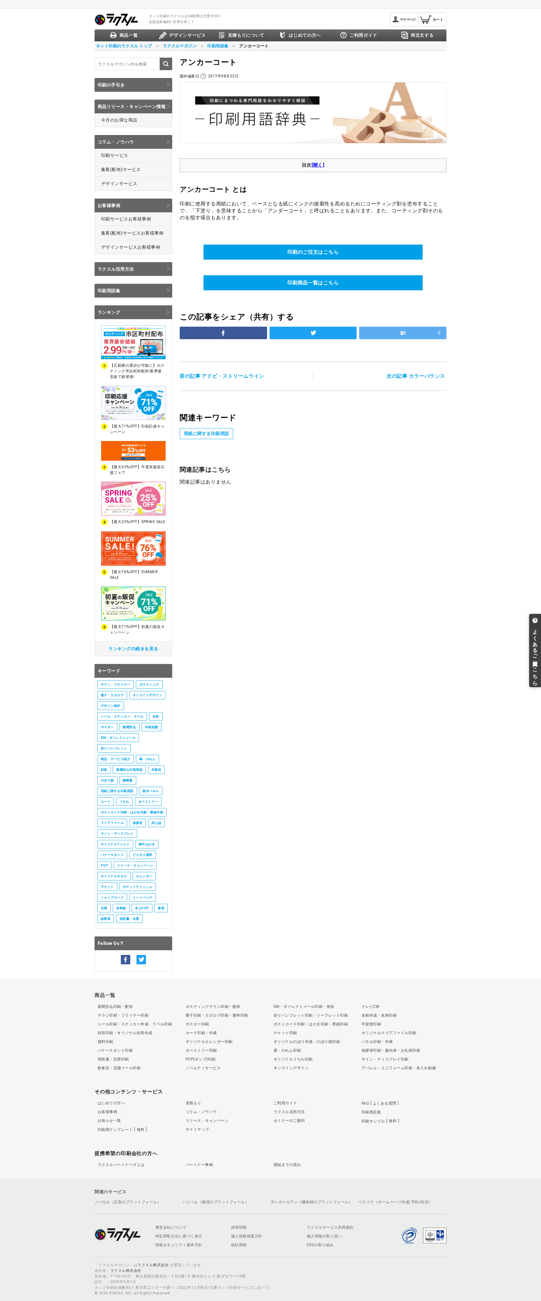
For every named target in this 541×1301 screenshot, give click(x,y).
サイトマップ (197, 1129)
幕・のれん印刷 (287, 1050)
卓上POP (142, 908)
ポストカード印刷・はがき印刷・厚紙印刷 (132, 812)
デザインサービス (119, 183)
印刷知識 (151, 727)
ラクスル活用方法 (116, 269)
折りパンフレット (114, 748)
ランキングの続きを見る (133, 648)
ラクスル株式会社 (153, 1265)
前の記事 (222, 376)
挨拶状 (137, 823)
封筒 (104, 769)
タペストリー (148, 801)
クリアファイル (112, 823)
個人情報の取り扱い (324, 1236)
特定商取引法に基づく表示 (178, 1236)
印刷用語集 (109, 290)
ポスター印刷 (197, 1024)
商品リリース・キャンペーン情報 (132, 106)
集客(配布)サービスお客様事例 (132, 233)
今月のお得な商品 (119, 119)
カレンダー (144, 876)
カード (106, 801)
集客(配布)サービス (121, 169)
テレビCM (370, 1006)
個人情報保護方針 (246, 1236)
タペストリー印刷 (201, 1050)
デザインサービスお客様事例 (130, 247)
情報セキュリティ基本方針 (178, 1245)
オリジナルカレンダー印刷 (209, 1041)
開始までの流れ (287, 1165)
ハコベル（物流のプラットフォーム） (216, 1202)
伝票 (104, 908)
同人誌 (156, 823)
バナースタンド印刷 (115, 1050)
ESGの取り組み (320, 1245)
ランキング (109, 312)
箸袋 (161, 908)
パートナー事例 (199, 1165)
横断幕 (127, 780)
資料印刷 (105, 1041)
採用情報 (239, 1227)
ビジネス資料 (142, 855)
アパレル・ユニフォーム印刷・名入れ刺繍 (399, 1068)
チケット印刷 (285, 1033)
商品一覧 (105, 995)
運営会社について (171, 1227)
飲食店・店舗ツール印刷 (119, 1068)
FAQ (379, 1103)
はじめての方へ (111, 1103)
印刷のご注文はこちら (313, 252)
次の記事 (416, 376)
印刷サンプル (379, 1121)
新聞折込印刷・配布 (115, 1006)
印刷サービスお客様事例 (126, 218)
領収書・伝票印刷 (113, 1059)
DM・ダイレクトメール (118, 737)
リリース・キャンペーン (135, 865)
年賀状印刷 (371, 1024)
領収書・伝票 (129, 918)
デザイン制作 (111, 706)
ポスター (107, 727)
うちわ (124, 801)
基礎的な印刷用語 (129, 769)
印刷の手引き (111, 84)
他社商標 (239, 1245)
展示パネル (150, 791)
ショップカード (112, 897)
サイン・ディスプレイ (117, 833)
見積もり (193, 1103)
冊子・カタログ (112, 695)
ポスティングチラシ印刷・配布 (213, 1006)
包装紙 (121, 908)
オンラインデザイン (147, 695)
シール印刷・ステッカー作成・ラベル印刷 (135, 1024)
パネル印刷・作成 (377, 1041)
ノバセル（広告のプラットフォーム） (128, 1202)
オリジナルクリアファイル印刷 (389, 1033)
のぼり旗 (107, 780)
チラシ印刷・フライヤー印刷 (123, 1015)
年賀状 (156, 769)
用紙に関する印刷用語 (117, 791)
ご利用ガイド (285, 1103)
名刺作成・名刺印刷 (379, 1015)
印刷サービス (114, 155)
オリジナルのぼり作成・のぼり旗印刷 (307, 1041)
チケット (107, 887)
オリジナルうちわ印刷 (293, 1059)
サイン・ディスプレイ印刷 (385, 1059)
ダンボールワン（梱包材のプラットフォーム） (311, 1202)
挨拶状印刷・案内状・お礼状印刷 (391, 1050)
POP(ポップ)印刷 (201, 1059)
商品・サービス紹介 (115, 759)
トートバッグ (142, 897)
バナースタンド (112, 855)
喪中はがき (147, 844)
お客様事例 (109, 205)
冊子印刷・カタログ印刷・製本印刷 (217, 1015)
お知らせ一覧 (109, 1120)
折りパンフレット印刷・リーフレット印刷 (311, 1015)
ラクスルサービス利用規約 (330, 1227)
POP (104, 865)
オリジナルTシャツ (115, 844)
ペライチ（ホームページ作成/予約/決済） (395, 1202)
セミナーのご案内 (289, 1120)
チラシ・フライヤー (115, 684)
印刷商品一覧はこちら (313, 283)
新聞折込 (129, 727)
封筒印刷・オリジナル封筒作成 (125, 1033)
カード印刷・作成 (201, 1033)
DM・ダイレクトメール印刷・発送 (304, 1006)
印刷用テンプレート (121, 1129)
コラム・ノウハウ (116, 141)
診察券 (106, 918)
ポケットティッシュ (137, 887)
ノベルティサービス (203, 1068)
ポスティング (149, 684)
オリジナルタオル (114, 876)
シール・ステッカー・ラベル (122, 716)
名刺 (155, 716)
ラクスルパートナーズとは (121, 1165)
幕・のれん (147, 759)
